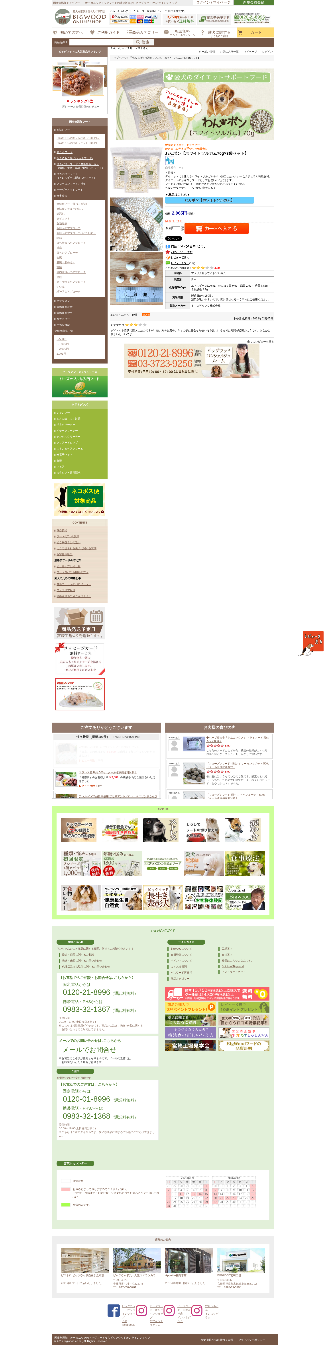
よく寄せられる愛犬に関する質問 (76, 548)
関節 (59, 238)
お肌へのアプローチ (69, 228)
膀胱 (59, 277)
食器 (59, 460)
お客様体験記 (65, 554)
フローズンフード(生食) (71, 183)
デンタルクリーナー (69, 436)
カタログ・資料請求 (69, 472)
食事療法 (62, 195)
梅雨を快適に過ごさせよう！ (74, 596)
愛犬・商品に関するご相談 (78, 954)
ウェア (61, 466)
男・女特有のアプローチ (71, 281)
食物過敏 (62, 223)
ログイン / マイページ (213, 2)
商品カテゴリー (180, 978)
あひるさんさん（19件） (125, 314)
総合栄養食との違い (69, 542)
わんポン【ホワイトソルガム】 (209, 200)
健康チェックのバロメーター (74, 584)
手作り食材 (63, 324)
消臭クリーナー (66, 424)
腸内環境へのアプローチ (71, 272)
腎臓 (59, 267)
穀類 (148, 57)
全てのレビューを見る (260, 341)
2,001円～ (63, 353)
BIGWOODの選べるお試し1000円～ (78, 138)
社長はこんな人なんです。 (238, 960)
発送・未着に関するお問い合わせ (82, 960)
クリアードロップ (67, 442)
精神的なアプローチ (69, 291)
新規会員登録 (253, 2)
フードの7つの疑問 (68, 536)
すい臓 (61, 286)
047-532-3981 (127, 1287)
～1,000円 (63, 344)
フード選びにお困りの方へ (72, 572)
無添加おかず (65, 307)
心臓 (59, 257)
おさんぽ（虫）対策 (69, 418)
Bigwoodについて (181, 948)
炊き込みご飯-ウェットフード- (75, 158)
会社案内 (227, 954)
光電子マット (65, 454)
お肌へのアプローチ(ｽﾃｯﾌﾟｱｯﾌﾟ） (76, 233)
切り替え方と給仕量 (69, 566)
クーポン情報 (207, 51)
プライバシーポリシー (251, 1339)
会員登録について (181, 954)
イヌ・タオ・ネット (234, 972)
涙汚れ (61, 213)
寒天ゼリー (63, 319)
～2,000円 (63, 348)
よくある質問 (179, 966)
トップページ (119, 57)
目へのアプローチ (67, 252)
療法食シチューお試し (70, 208)
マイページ (250, 51)
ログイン (267, 51)
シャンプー (63, 412)
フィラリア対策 (66, 590)
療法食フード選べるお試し (72, 203)
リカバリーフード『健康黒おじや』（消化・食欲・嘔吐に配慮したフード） (80, 166)
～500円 (62, 339)
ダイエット (63, 218)
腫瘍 (59, 247)
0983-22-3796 (232, 1287)
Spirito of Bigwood (233, 966)
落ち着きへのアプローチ (71, 242)
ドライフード (65, 152)
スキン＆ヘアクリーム (70, 448)
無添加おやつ (65, 313)
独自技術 (62, 530)
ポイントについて (181, 960)
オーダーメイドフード (70, 189)
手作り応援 (136, 57)
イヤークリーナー (67, 430)
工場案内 (227, 948)
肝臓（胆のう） (66, 262)
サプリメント (65, 301)
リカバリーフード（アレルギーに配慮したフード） (76, 175)
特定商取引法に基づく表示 (217, 1339)
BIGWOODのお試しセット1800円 (77, 143)
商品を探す (61, 42)
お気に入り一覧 (229, 51)
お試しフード (65, 129)
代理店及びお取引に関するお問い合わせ (86, 966)
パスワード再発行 (181, 972)
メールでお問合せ (89, 1049)
